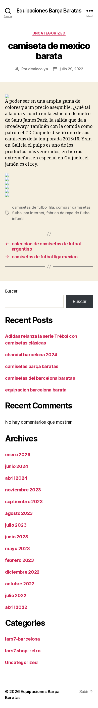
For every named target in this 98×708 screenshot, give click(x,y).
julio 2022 (15, 595)
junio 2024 (16, 466)
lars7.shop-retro (22, 650)
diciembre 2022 (22, 572)
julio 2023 (15, 525)
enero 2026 (17, 454)
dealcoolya (38, 68)
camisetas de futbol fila (33, 207)
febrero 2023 (19, 560)
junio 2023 (16, 536)
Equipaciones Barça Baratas (49, 10)
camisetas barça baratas (31, 366)
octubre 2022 (19, 583)
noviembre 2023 (23, 489)
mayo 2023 (17, 548)
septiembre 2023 (24, 501)
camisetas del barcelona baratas (40, 378)
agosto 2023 (19, 513)
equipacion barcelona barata (36, 389)
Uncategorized (49, 33)
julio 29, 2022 (71, 68)
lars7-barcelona (22, 639)
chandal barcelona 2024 (31, 354)
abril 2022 (16, 607)
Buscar (11, 291)
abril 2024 (16, 478)
